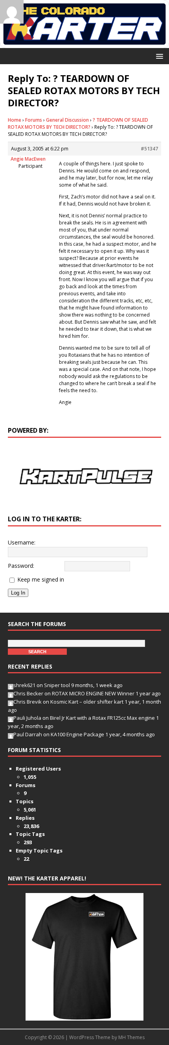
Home (14, 120)
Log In (18, 593)
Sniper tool (57, 685)
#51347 (149, 148)
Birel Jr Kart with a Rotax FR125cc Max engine (102, 717)
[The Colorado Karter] (84, 43)
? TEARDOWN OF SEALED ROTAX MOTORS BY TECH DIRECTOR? (78, 123)
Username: (21, 542)
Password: (21, 565)
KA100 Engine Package (77, 734)
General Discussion (67, 120)
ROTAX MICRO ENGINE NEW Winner (93, 693)
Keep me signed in (40, 579)
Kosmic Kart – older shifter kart (86, 701)
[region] (84, 476)
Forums (33, 120)
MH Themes (131, 1037)
